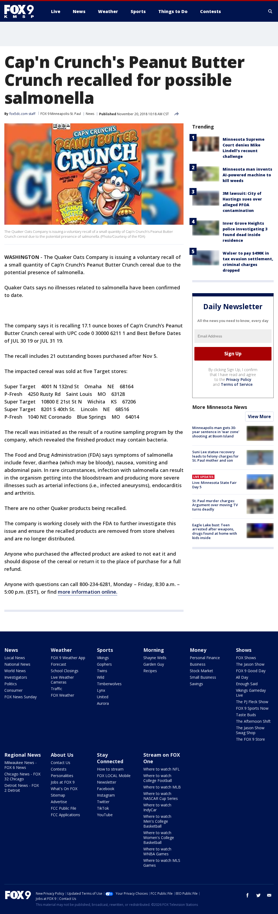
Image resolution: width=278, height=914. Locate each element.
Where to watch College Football (157, 778)
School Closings (64, 670)
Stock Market (201, 670)
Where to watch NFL (161, 769)
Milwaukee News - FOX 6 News (20, 765)
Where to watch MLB (162, 787)
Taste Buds (246, 714)
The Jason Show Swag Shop (250, 730)
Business (198, 664)
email (269, 895)
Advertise (59, 801)
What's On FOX (64, 788)
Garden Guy (153, 664)
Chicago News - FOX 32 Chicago (22, 776)
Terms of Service (236, 384)
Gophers (104, 664)
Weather (61, 650)
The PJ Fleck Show (252, 701)
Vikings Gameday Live (251, 693)
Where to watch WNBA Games (157, 851)
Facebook (105, 788)
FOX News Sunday (20, 696)
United (102, 696)
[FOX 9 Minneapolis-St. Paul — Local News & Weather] (22, 11)
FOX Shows (246, 657)
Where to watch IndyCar (157, 807)
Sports (105, 650)
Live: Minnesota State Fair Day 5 (214, 484)
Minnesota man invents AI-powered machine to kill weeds (247, 175)
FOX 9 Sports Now (252, 708)
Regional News (22, 755)
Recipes (150, 670)
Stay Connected (110, 758)
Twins (102, 670)
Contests (59, 769)
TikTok (103, 808)
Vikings (103, 657)
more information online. (87, 592)
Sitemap (58, 795)
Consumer (13, 690)
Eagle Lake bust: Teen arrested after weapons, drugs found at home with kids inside (214, 531)
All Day (242, 677)
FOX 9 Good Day (251, 670)
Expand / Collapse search (270, 11)
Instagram (106, 795)
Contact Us (60, 762)
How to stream (110, 769)
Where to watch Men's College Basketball (157, 821)
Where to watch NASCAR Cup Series (160, 796)
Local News (14, 657)
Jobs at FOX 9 (63, 782)
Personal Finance (205, 657)
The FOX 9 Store (250, 739)
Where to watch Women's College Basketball (158, 837)
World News (15, 670)
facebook (247, 895)
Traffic (56, 688)
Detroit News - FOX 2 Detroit (21, 788)
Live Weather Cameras (62, 680)
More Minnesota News (219, 407)
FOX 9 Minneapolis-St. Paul (60, 113)
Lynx (101, 690)
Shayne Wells (154, 657)
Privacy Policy (238, 379)
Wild (100, 677)
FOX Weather (62, 695)
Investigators (15, 677)
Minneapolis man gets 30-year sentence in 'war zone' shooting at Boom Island (215, 432)
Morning (153, 650)
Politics (10, 683)
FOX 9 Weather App (68, 657)
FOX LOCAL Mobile (114, 775)
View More (259, 417)
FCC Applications (65, 814)
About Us (62, 755)
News (90, 113)
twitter (258, 895)
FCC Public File (63, 808)
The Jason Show (250, 664)
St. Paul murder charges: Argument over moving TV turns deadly (215, 505)
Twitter (103, 801)
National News (17, 664)
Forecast (58, 664)
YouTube (105, 814)
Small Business (203, 677)
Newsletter (106, 782)
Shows (243, 650)
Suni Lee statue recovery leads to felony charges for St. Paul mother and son (215, 456)
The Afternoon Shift (253, 721)
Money (198, 650)
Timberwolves (109, 683)
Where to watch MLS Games (161, 863)
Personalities (62, 775)
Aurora (103, 703)
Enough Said (247, 683)
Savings (196, 683)
